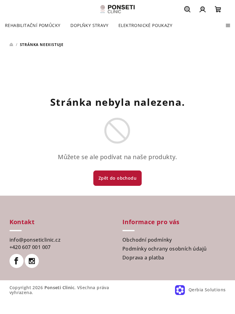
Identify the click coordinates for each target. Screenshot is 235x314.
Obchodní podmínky (147, 239)
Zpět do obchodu (117, 178)
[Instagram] (32, 261)
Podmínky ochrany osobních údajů (164, 248)
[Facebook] (16, 261)
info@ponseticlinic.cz (35, 239)
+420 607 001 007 (30, 247)
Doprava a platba (143, 257)
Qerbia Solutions (206, 290)
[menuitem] (32, 25)
